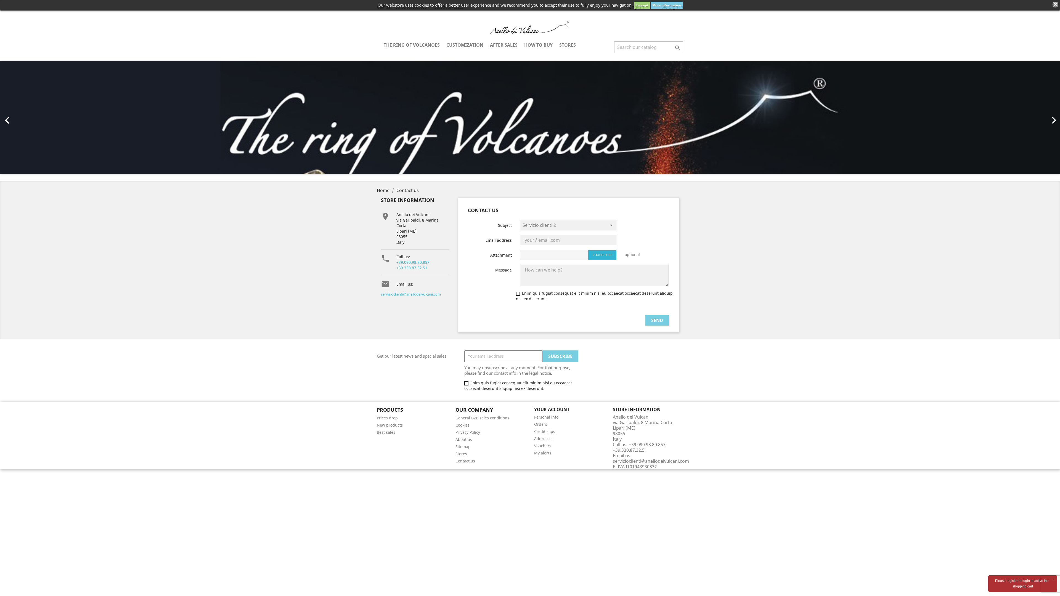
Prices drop (387, 418)
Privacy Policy (467, 432)
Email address (499, 240)
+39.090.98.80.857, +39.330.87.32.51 (413, 265)
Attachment (501, 255)
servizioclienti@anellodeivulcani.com (411, 294)
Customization (464, 45)
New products (390, 425)
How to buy (538, 45)
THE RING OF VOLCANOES (412, 45)
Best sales (386, 432)
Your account (551, 409)
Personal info (546, 417)
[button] (79, 117)
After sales (504, 45)
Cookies (462, 425)
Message (503, 270)
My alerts (542, 453)
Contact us (465, 461)
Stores (567, 45)
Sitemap (463, 446)
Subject (505, 225)
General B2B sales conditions (482, 418)
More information (666, 5)
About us (463, 439)
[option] (530, 117)
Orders (540, 424)
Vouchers (542, 445)
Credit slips (544, 431)
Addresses (543, 438)
